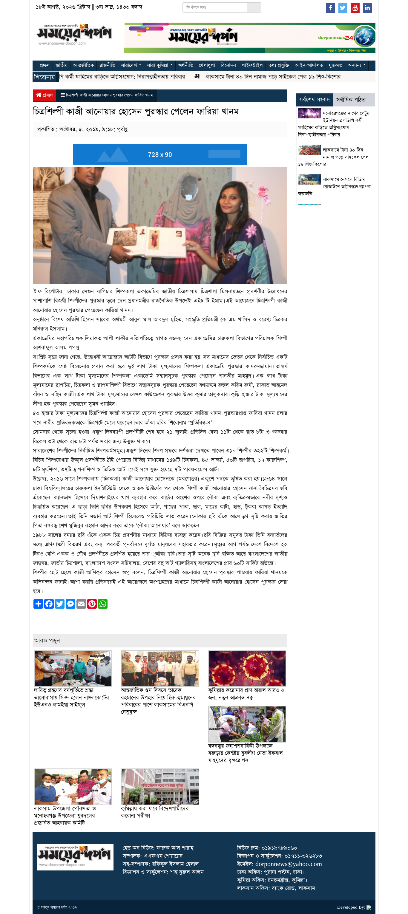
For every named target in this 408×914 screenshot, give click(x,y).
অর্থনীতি (185, 65)
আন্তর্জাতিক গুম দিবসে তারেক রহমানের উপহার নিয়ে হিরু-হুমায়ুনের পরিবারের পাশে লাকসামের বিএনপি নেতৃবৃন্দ (158, 701)
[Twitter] (342, 7)
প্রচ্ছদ (45, 65)
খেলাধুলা (207, 65)
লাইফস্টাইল (252, 65)
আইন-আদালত (309, 65)
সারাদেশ (129, 65)
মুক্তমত (335, 65)
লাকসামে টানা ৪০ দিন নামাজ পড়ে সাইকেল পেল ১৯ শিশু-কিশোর (257, 77)
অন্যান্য (355, 65)
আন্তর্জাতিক (83, 65)
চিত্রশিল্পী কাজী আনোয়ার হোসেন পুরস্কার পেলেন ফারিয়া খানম (109, 95)
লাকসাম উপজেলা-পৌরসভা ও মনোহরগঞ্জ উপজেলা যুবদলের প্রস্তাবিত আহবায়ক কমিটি (65, 816)
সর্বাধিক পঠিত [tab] (351, 100)
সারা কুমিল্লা (158, 65)
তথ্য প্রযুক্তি (279, 65)
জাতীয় (62, 65)
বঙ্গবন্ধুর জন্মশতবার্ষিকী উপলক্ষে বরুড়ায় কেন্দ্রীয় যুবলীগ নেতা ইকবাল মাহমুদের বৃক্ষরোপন (245, 753)
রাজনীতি (107, 65)
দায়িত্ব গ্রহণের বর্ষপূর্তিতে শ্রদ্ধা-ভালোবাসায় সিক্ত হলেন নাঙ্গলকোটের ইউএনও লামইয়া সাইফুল (71, 697)
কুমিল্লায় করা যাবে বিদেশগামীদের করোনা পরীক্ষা (155, 812)
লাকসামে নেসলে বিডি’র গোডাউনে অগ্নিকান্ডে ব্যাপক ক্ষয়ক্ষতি (334, 187)
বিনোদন (228, 65)
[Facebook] (330, 7)
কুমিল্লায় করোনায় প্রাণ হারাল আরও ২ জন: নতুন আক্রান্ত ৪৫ (246, 693)
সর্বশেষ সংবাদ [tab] (314, 100)
